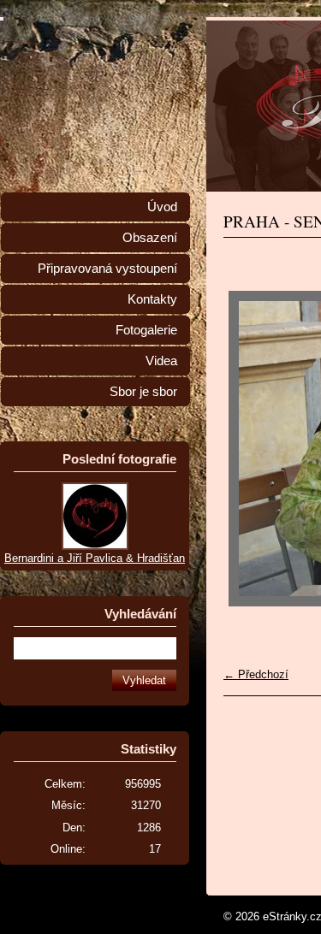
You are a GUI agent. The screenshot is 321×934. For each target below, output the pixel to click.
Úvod (162, 207)
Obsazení (149, 238)
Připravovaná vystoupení (107, 268)
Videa (161, 361)
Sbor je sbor (143, 392)
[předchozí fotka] (251, 448)
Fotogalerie (146, 330)
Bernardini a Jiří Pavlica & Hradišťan (94, 558)
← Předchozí (255, 674)
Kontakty (152, 299)
